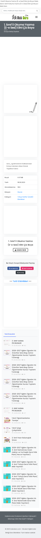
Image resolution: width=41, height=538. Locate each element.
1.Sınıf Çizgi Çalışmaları (17, 429)
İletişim (30, 519)
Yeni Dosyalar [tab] (10, 334)
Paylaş (21, 273)
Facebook (14, 268)
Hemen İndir (21, 250)
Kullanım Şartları (21, 516)
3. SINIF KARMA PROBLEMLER (18, 342)
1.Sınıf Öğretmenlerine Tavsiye (21, 419)
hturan (20, 192)
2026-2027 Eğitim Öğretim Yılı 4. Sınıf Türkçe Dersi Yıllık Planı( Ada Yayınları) (24, 476)
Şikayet (32, 516)
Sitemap (11, 519)
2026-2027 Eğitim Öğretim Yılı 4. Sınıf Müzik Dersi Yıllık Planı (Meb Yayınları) (24, 488)
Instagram (27, 268)
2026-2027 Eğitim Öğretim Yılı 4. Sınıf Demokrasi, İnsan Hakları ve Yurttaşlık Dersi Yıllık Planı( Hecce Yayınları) (24, 451)
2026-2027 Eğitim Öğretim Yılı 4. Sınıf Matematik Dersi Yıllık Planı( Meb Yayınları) (24, 500)
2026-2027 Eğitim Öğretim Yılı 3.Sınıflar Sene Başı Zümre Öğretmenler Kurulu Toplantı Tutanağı (24, 368)
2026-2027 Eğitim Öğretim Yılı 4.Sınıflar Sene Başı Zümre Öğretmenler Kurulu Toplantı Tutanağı (24, 354)
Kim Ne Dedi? (21, 519)
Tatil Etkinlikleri (20, 281)
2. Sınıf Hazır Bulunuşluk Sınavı (21, 439)
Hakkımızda (9, 516)
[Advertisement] (20, 59)
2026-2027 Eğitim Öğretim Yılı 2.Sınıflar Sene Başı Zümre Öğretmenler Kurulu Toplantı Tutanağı (24, 383)
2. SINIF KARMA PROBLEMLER (18, 409)
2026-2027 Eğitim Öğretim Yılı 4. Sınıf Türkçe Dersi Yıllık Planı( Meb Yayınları (24, 464)
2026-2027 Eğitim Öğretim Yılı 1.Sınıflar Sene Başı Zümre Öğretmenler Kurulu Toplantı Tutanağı (24, 397)
